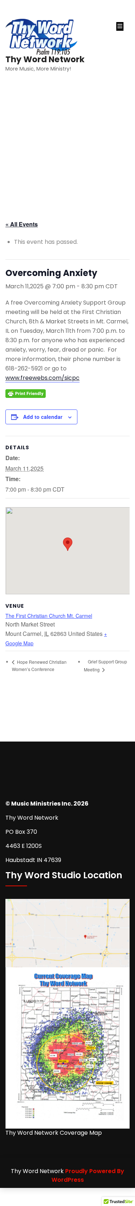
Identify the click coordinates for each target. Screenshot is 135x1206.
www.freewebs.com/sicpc (42, 378)
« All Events (21, 224)
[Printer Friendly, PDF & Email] (25, 392)
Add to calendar (42, 416)
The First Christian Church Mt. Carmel (48, 615)
